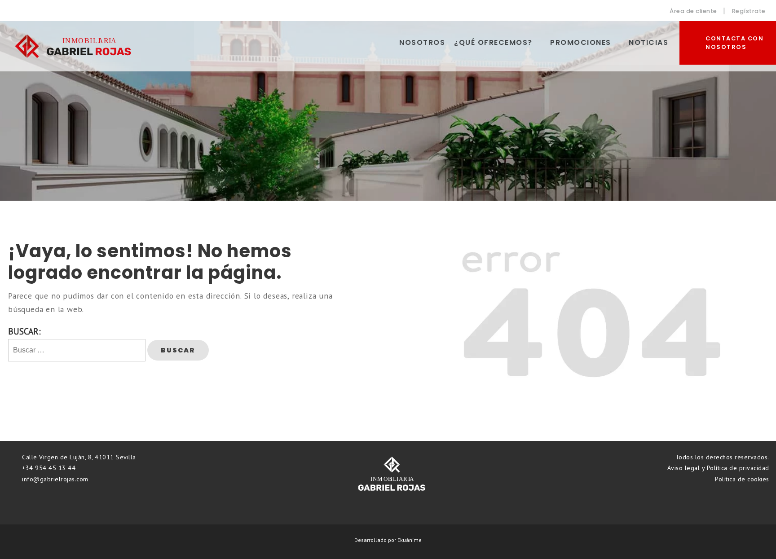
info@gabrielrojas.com (54, 479)
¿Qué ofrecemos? (493, 42)
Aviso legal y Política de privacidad (718, 468)
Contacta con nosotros (734, 43)
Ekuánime (409, 540)
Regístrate (749, 11)
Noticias (648, 42)
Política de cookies (742, 479)
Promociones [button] (580, 42)
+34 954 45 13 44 (47, 468)
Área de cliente (692, 11)
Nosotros (422, 42)
